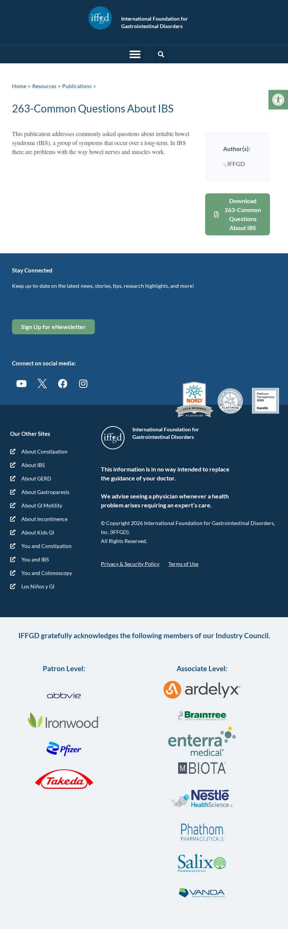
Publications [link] (77, 86)
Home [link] (19, 86)
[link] (278, 99)
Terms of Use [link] (183, 564)
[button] (135, 54)
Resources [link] (44, 86)
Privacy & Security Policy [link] (130, 564)
